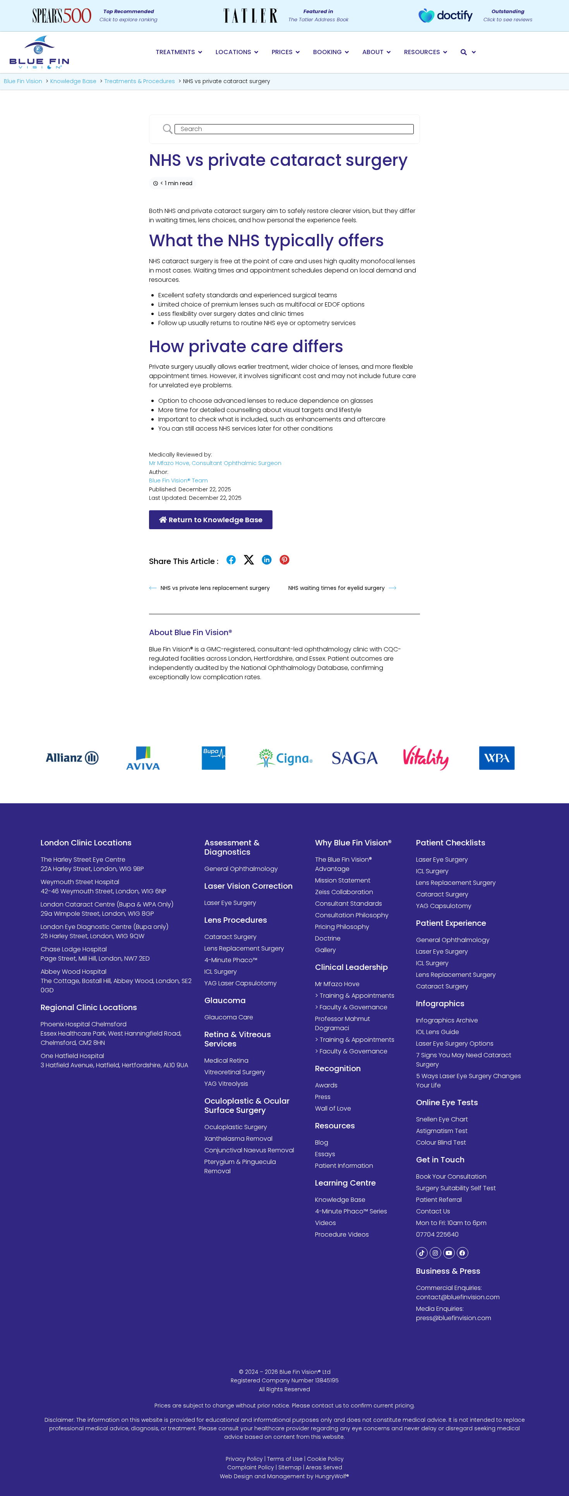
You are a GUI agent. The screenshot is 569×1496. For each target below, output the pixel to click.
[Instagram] (435, 1253)
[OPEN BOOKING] (347, 52)
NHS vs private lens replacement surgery (215, 588)
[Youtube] (449, 1253)
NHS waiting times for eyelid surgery (336, 588)
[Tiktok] (422, 1253)
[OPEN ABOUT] (389, 52)
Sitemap (290, 1467)
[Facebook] (462, 1253)
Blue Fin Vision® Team (178, 480)
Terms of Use (285, 1459)
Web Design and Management (262, 1476)
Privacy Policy (244, 1459)
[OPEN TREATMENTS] (200, 52)
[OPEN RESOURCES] (445, 52)
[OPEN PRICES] (298, 52)
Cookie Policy (325, 1459)
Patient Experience (451, 923)
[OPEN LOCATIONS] (256, 52)
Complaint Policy (250, 1467)
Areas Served (324, 1467)
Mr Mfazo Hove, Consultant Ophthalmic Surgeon (215, 463)
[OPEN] (474, 52)
